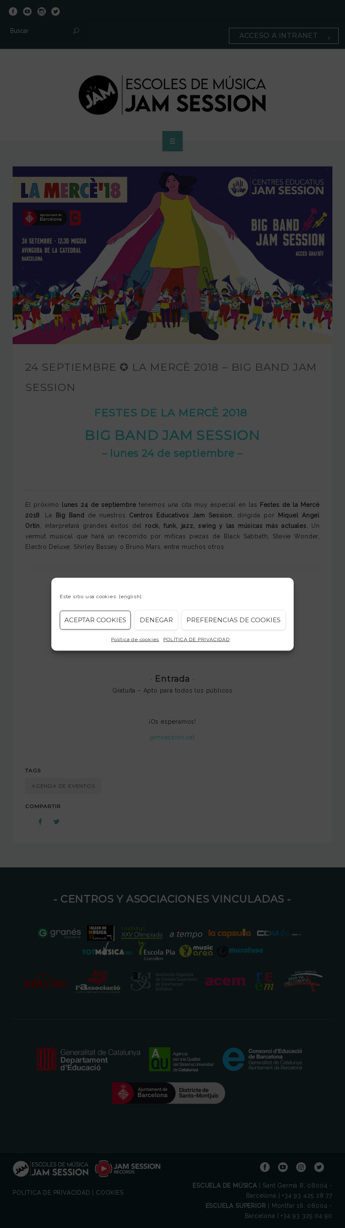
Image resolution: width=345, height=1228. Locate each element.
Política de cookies (135, 639)
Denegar (156, 620)
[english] (130, 596)
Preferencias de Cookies (233, 620)
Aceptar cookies (95, 620)
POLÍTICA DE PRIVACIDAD (196, 639)
